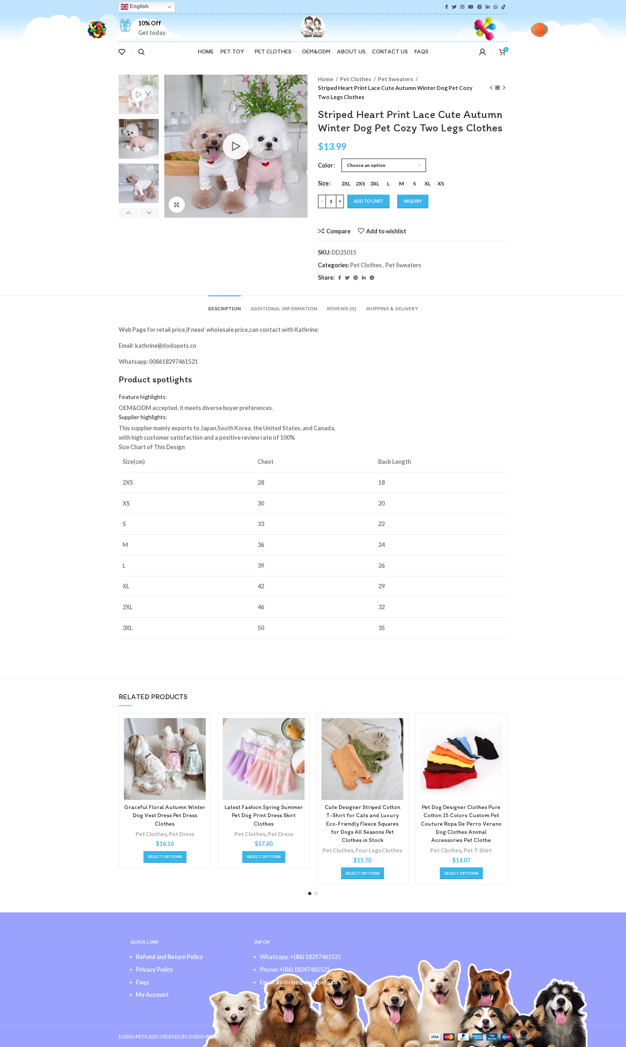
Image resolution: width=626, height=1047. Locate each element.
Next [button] (149, 213)
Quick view (201, 743)
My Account (152, 994)
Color (325, 165)
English (138, 6)
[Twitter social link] (454, 7)
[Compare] (201, 728)
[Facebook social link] (446, 7)
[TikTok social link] (503, 7)
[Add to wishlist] (201, 758)
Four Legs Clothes (379, 850)
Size (323, 183)
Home (326, 79)
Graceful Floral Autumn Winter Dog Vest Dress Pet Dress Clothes (164, 815)
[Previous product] (491, 88)
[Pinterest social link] (479, 7)
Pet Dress (181, 834)
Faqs (142, 982)
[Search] (141, 51)
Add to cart (368, 201)
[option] (139, 94)
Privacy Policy (154, 969)
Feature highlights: (143, 396)
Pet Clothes (356, 79)
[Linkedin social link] (488, 7)
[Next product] (504, 88)
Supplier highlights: (143, 416)
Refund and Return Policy (169, 956)
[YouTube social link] (470, 7)
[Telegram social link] (372, 277)
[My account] (482, 51)
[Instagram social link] (462, 7)
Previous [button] (128, 213)
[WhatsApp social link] (495, 7)
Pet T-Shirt (478, 850)
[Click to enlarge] (177, 205)
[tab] (224, 305)
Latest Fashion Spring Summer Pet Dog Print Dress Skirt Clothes (264, 815)
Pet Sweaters (396, 79)
